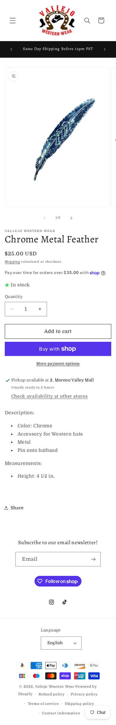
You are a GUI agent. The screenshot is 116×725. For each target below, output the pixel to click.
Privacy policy (84, 694)
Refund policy (52, 694)
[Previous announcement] (11, 49)
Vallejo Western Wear (54, 687)
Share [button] (17, 507)
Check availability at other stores (49, 396)
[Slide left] (44, 218)
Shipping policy (79, 704)
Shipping (12, 262)
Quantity (14, 296)
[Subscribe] (93, 559)
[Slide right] (71, 218)
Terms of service (43, 704)
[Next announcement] (104, 49)
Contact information (61, 713)
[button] (12, 20)
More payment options (58, 364)
